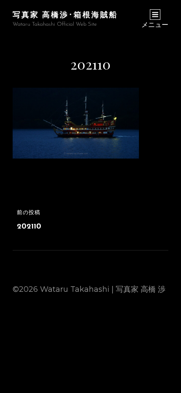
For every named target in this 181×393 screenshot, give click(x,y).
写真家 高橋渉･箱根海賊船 (65, 14)
